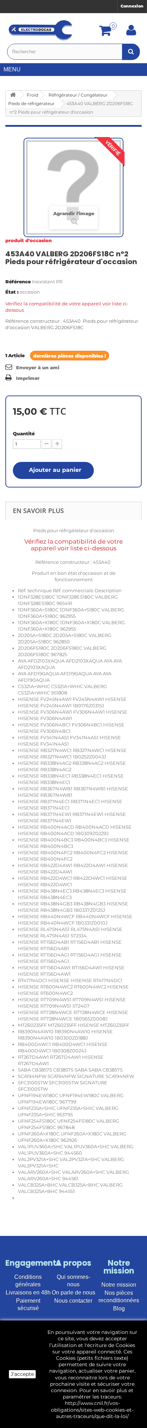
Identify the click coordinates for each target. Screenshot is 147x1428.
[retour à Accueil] (13, 95)
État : (12, 292)
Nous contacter (73, 1301)
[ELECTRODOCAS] (41, 30)
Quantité (24, 433)
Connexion (132, 6)
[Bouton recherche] (131, 52)
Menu (12, 69)
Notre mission (118, 1285)
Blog (119, 1309)
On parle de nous (73, 1293)
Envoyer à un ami (37, 367)
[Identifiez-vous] (131, 33)
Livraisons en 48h (28, 1293)
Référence (18, 281)
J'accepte (22, 1374)
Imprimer (28, 378)
